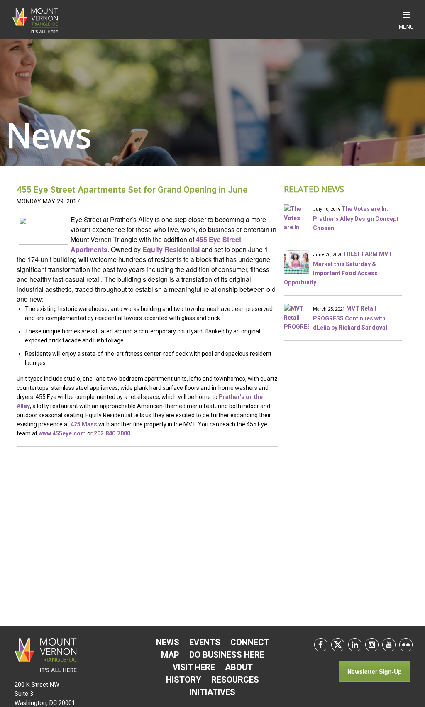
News (167, 642)
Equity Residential (171, 249)
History (183, 679)
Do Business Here (226, 655)
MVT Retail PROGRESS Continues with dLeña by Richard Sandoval (350, 318)
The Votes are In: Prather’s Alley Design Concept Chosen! (355, 218)
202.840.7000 (112, 433)
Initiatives (212, 692)
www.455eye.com (62, 433)
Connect (249, 642)
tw (338, 645)
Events (204, 642)
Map (170, 655)
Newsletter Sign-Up (374, 671)
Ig (372, 645)
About (239, 667)
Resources (235, 679)
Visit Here (194, 667)
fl (406, 645)
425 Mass (84, 424)
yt (389, 645)
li (355, 645)
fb (321, 645)
